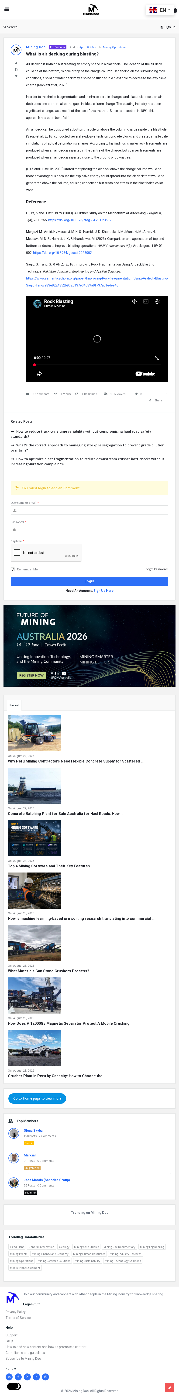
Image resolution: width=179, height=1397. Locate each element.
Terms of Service (18, 1318)
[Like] (16, 63)
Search (12, 27)
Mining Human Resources (89, 1254)
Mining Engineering (152, 1247)
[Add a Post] (169, 1387)
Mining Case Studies (86, 1247)
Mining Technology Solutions (123, 1260)
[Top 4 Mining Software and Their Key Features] (34, 839)
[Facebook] (18, 1376)
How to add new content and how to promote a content (46, 1347)
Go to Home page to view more (37, 1098)
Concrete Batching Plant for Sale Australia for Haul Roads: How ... (65, 813)
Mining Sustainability (87, 1260)
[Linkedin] (9, 1376)
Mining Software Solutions (54, 1260)
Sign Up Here (103, 591)
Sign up (170, 27)
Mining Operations (114, 47)
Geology (64, 1247)
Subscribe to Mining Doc (23, 1358)
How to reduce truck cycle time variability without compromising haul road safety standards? (81, 434)
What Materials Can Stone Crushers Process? (48, 971)
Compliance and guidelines (25, 1353)
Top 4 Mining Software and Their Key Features (49, 866)
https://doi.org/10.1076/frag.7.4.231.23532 (79, 220)
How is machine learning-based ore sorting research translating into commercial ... (81, 918)
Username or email (25, 503)
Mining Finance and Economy (50, 1254)
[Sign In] (175, 10)
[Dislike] (16, 76)
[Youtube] (36, 1376)
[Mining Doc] (93, 10)
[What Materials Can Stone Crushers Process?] (34, 944)
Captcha (17, 541)
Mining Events (18, 1254)
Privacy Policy (16, 1312)
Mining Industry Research (125, 1254)
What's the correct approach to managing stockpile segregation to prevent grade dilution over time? (87, 447)
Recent (14, 705)
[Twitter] (27, 1376)
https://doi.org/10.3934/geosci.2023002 (62, 253)
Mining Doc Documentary (119, 1247)
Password (19, 522)
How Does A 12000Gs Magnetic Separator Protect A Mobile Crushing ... (70, 1023)
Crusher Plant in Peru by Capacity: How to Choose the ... (57, 1076)
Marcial (30, 1155)
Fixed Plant (17, 1247)
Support (11, 1335)
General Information (41, 1247)
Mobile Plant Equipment (25, 1267)
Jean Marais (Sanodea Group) (47, 1180)
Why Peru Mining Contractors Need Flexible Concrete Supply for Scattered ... (76, 761)
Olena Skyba (33, 1130)
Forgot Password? (156, 569)
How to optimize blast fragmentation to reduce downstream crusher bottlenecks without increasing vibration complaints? (87, 461)
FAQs (9, 1341)
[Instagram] (45, 1376)
